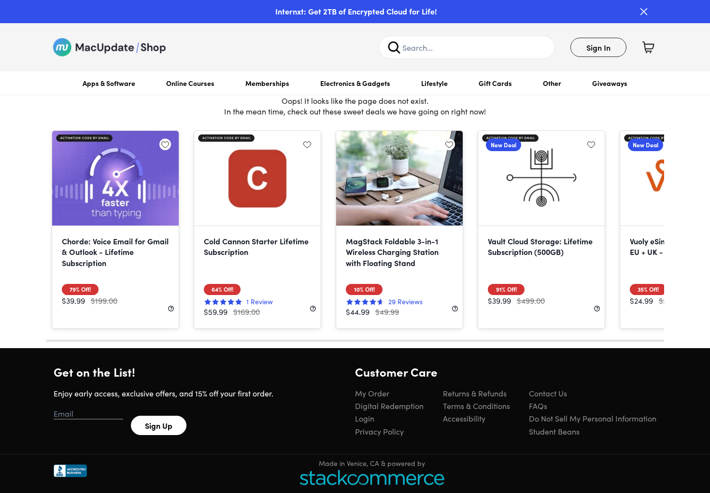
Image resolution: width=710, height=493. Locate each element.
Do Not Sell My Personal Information (592, 418)
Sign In (598, 47)
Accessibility (464, 418)
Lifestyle (434, 83)
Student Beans (554, 431)
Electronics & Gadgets (355, 83)
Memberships (267, 83)
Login (364, 418)
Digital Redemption (389, 405)
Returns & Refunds (475, 393)
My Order (372, 393)
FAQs (538, 405)
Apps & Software (109, 83)
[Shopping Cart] (648, 47)
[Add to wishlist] (165, 144)
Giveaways (609, 83)
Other (552, 83)
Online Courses (190, 83)
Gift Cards (495, 83)
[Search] (394, 47)
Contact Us (548, 393)
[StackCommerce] (371, 477)
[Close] (643, 11)
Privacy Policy (379, 431)
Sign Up (158, 425)
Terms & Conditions (476, 405)
